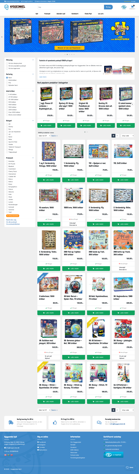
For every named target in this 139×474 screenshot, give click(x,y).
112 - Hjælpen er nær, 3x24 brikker (97, 164)
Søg (109, 7)
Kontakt (72, 445)
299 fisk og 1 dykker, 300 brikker (72, 253)
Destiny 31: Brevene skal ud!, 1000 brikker (105, 106)
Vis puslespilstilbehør (13, 224)
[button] (65, 54)
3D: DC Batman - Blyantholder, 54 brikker (98, 341)
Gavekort (73, 447)
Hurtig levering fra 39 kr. (12, 1)
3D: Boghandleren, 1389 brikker (123, 297)
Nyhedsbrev (43, 450)
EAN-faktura (74, 450)
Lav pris (100, 14)
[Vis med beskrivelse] (117, 135)
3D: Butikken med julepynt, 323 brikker (47, 341)
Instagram (42, 445)
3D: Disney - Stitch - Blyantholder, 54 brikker (48, 386)
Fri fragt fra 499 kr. (28, 1)
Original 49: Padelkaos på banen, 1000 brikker (84, 107)
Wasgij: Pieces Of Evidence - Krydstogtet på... (46, 106)
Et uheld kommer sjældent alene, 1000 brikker (125, 106)
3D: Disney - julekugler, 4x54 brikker (123, 341)
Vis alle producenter (12, 215)
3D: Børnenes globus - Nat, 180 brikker (73, 341)
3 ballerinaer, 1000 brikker (46, 297)
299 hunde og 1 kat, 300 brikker (97, 253)
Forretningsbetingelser (77, 458)
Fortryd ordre (74, 455)
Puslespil (47, 14)
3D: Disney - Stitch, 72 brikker (98, 386)
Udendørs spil (61, 14)
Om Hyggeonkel (75, 442)
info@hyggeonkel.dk (117, 424)
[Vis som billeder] (113, 135)
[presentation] (1, 37)
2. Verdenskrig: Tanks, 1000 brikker (48, 253)
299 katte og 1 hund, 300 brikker (122, 253)
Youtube (42, 447)
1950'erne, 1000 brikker (73, 207)
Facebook (42, 442)
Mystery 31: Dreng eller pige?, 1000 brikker (66, 106)
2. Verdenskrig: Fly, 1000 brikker (96, 208)
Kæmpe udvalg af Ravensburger (69, 48)
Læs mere (42, 77)
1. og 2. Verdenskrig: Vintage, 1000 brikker (48, 164)
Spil (37, 14)
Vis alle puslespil (11, 222)
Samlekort (75, 14)
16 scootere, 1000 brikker (46, 208)
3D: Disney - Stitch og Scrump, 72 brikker (73, 386)
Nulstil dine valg (11, 220)
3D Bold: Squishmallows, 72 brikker (98, 297)
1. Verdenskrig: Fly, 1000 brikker (71, 164)
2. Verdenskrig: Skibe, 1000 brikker (122, 208)
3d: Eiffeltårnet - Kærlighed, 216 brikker (122, 386)
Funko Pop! (88, 14)
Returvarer (73, 452)
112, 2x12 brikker (120, 163)
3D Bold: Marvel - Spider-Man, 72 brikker (73, 297)
